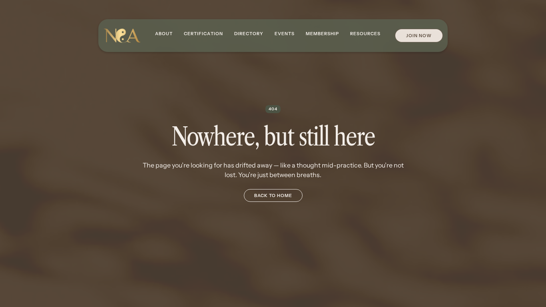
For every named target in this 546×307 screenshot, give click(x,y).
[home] (122, 36)
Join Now (419, 35)
